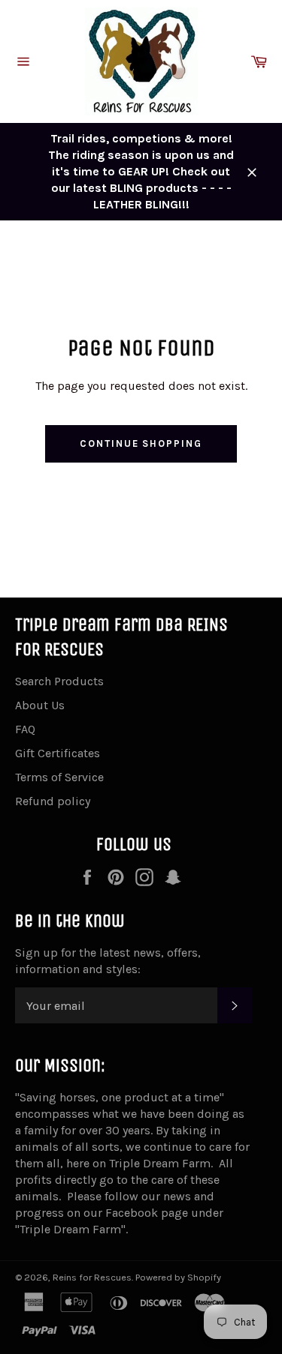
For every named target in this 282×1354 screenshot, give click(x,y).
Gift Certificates (57, 753)
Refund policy (52, 801)
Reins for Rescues (92, 1277)
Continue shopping (141, 443)
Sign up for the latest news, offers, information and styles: (108, 960)
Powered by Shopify (178, 1277)
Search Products (59, 681)
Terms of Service (59, 777)
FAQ (25, 729)
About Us (40, 705)
